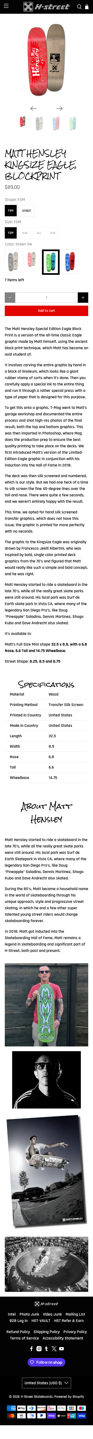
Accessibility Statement (63, 1338)
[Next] (59, 108)
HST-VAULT (40, 1320)
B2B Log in (19, 1320)
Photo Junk (29, 1314)
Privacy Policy (75, 1332)
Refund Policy (18, 1332)
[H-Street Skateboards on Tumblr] (46, 1350)
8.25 (24, 233)
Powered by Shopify (69, 1396)
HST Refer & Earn (69, 1320)
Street (26, 211)
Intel (12, 1314)
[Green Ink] (51, 262)
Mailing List (75, 1314)
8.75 (52, 233)
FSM (10, 211)
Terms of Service (24, 1338)
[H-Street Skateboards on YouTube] (61, 1350)
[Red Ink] (31, 259)
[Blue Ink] (70, 261)
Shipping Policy (47, 1332)
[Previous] (33, 108)
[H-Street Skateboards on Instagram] (39, 1350)
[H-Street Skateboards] (46, 7)
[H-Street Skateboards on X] (54, 1350)
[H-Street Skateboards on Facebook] (31, 1350)
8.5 (39, 233)
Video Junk (52, 1314)
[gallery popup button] (46, 1005)
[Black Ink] (13, 261)
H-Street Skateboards (37, 1396)
